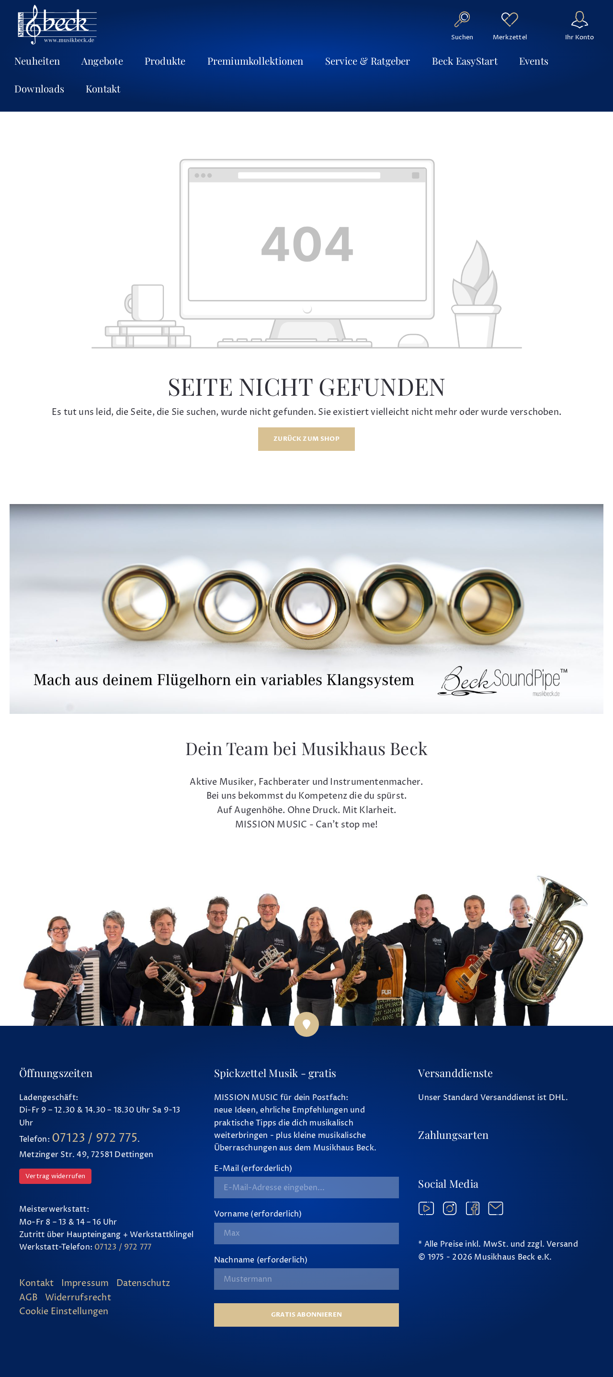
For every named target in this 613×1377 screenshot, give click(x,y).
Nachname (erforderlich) (261, 1260)
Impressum (85, 1283)
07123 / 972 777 (122, 1247)
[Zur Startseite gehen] (57, 24)
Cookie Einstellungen (63, 1312)
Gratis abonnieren (306, 1314)
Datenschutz (143, 1283)
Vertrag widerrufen (55, 1176)
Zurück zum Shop (306, 439)
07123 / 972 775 (94, 1138)
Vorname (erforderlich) (258, 1214)
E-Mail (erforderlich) (253, 1168)
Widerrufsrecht (78, 1298)
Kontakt (36, 1283)
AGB (28, 1298)
